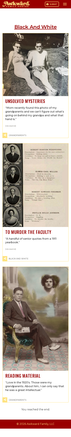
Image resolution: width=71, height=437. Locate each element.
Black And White (18, 258)
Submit (53, 4)
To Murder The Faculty (28, 232)
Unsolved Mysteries (25, 101)
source (12, 126)
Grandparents (17, 135)
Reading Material (23, 376)
